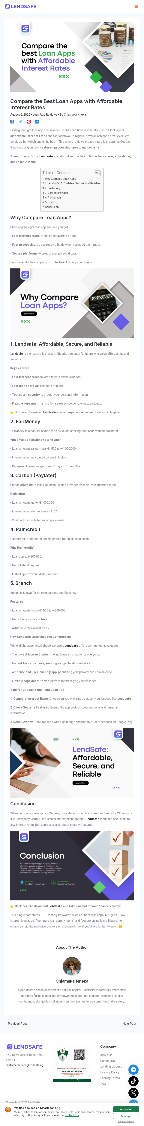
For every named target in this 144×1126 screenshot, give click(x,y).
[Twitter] (20, 122)
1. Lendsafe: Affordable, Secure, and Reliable (72, 183)
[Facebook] (12, 122)
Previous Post (15, 1023)
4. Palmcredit (53, 197)
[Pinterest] (29, 122)
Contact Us (107, 1061)
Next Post (131, 1023)
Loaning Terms (110, 1078)
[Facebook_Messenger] (133, 1070)
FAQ (103, 1084)
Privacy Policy (109, 1072)
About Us (106, 1055)
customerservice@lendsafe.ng (24, 1065)
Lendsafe (16, 353)
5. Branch (50, 202)
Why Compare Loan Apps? (61, 178)
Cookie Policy (72, 1115)
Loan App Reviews (45, 114)
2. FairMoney (53, 188)
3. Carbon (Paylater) (57, 193)
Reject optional (126, 1121)
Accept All (126, 1109)
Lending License (111, 1066)
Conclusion (52, 207)
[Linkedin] (37, 122)
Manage (126, 1116)
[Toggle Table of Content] (95, 173)
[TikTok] (133, 1081)
